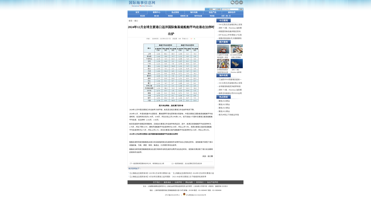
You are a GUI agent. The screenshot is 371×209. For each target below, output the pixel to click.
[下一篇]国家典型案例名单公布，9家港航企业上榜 (147, 163)
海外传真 (194, 12)
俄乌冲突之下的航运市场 (229, 115)
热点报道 (175, 12)
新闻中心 (156, 12)
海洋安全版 (198, 16)
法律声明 (178, 182)
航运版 (142, 16)
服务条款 (167, 182)
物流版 (170, 16)
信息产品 (212, 12)
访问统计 (225, 186)
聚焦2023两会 (224, 108)
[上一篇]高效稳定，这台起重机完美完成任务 (187, 163)
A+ (191, 38)
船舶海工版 (184, 16)
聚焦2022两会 (224, 111)
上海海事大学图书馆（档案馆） (204, 186)
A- (194, 38)
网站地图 (189, 182)
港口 (136, 21)
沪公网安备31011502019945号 (196, 195)
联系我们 (200, 182)
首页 (137, 12)
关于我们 (156, 182)
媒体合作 (231, 12)
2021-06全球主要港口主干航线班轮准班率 (189, 177)
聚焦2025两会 (224, 104)
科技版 (212, 16)
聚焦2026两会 (224, 101)
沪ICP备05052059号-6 (172, 195)
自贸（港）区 (226, 16)
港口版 (156, 16)
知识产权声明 (212, 182)
